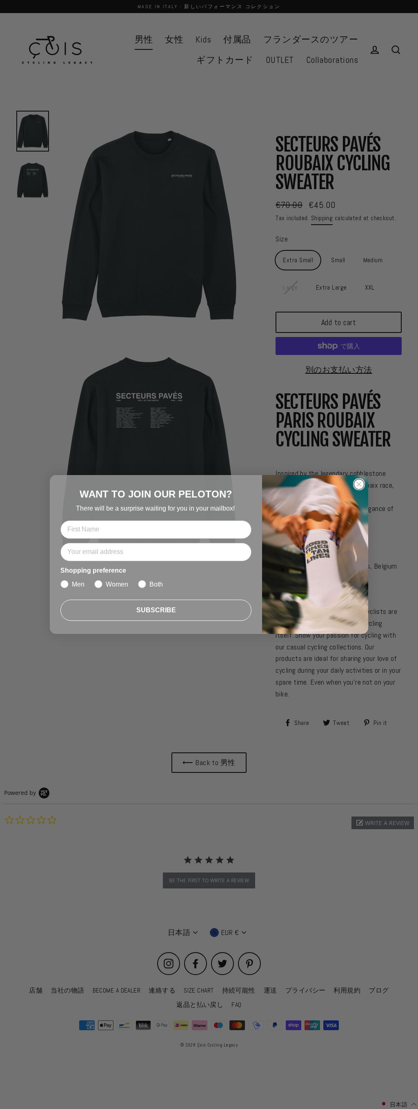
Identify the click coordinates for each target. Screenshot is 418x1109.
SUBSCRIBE (156, 610)
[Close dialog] (359, 484)
